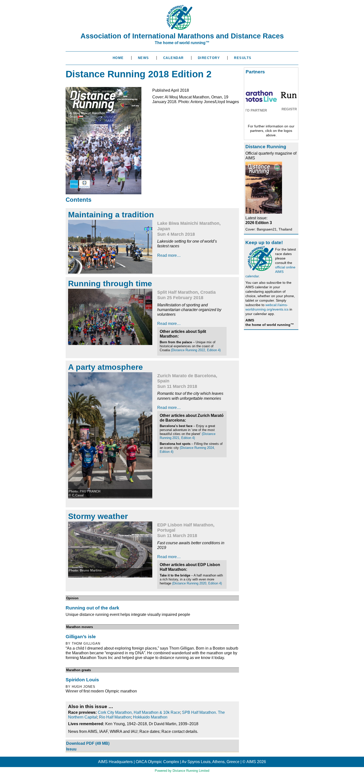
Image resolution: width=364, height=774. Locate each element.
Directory (209, 58)
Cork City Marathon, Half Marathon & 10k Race (139, 712)
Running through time (110, 283)
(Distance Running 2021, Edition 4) (187, 436)
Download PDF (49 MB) (87, 743)
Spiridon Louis (82, 679)
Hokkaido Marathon (150, 717)
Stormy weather (98, 516)
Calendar (173, 58)
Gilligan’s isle (81, 636)
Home (118, 58)
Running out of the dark (92, 607)
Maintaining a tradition (111, 214)
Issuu (71, 749)
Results (243, 58)
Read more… (169, 255)
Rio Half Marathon (115, 717)
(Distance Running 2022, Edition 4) (196, 350)
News (143, 58)
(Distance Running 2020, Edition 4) (197, 583)
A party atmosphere (105, 367)
